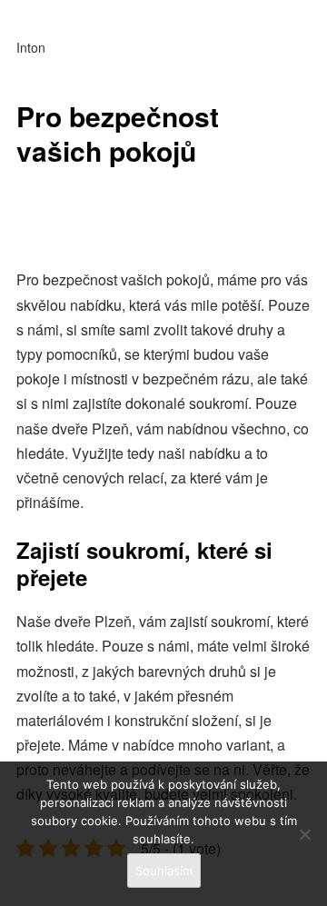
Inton (30, 47)
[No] (304, 834)
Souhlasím (164, 870)
